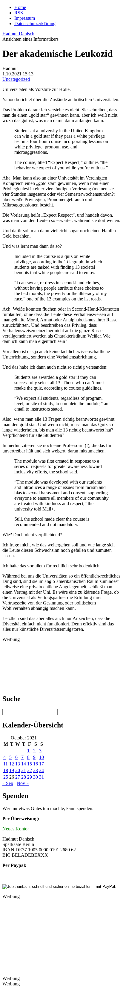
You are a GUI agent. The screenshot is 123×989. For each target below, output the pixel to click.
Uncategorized (16, 79)
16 (35, 763)
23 (35, 770)
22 (29, 770)
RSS (18, 12)
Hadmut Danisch (18, 33)
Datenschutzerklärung (35, 23)
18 (5, 770)
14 (23, 763)
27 (17, 777)
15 (29, 763)
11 (5, 763)
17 (41, 763)
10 (41, 757)
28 (23, 777)
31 (41, 777)
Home (20, 7)
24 (41, 770)
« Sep (7, 783)
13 (17, 763)
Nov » (23, 783)
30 (35, 777)
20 (17, 770)
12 (11, 763)
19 (11, 770)
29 (29, 777)
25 (5, 777)
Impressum (24, 18)
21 (23, 770)
